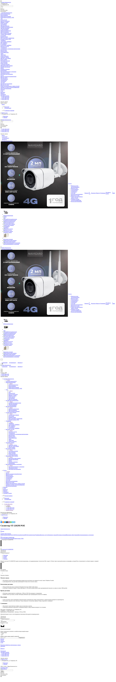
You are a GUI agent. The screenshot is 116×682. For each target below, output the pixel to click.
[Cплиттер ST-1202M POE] (7, 549)
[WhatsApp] (11, 522)
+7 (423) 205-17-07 (5, 99)
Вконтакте (5, 116)
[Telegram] (14, 522)
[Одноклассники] (3, 522)
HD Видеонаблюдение (14, 409)
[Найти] (2, 7)
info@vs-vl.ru (4, 112)
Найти (2, 671)
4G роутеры (3, 538)
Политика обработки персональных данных (11, 645)
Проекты (3, 641)
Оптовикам (3, 651)
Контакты (3, 646)
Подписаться (21, 637)
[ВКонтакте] (1, 522)
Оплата (5, 557)
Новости (2, 648)
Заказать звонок (9, 510)
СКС (10, 392)
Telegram (5, 117)
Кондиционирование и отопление (16, 466)
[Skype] (12, 522)
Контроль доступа (13, 431)
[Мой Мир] (5, 522)
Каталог (2, 639)
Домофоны (11, 423)
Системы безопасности (11, 381)
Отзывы (5, 556)
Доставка (5, 558)
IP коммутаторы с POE (18, 538)
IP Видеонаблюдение (13, 384)
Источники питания (13, 451)
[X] (7, 522)
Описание (5, 555)
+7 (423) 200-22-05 (5, 97)
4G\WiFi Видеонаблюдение (15, 402)
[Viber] (9, 522)
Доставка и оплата (5, 652)
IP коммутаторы (9, 538)
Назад (8, 380)
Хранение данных (13, 445)
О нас (2, 642)
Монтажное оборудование (15, 458)
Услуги (7, 472)
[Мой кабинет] (1, 361)
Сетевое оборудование (14, 415)
